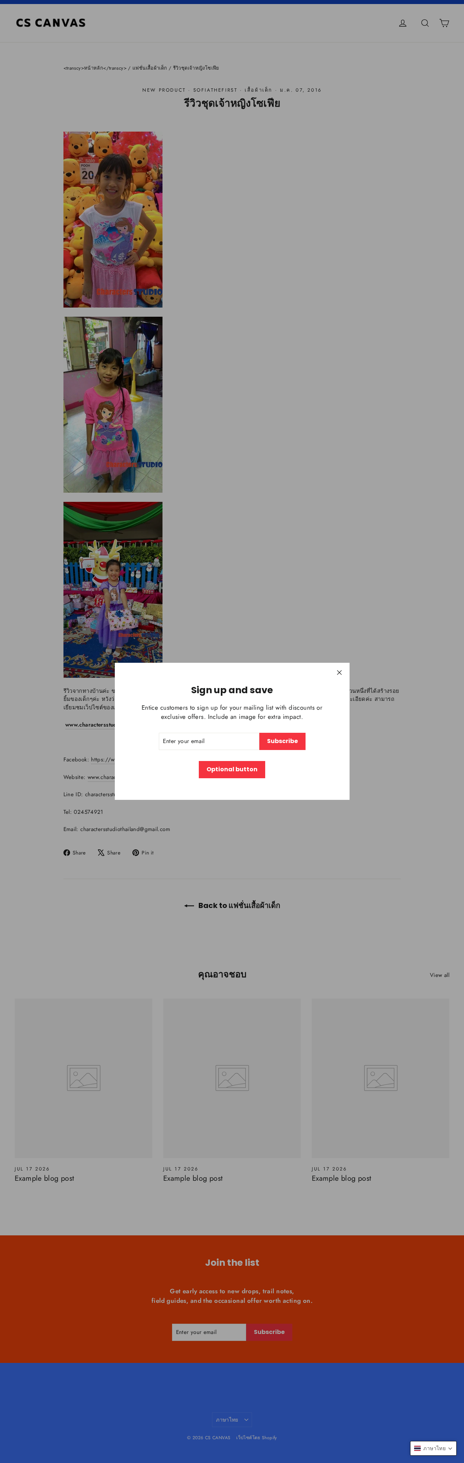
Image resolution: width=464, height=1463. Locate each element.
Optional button (232, 769)
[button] (433, 1448)
